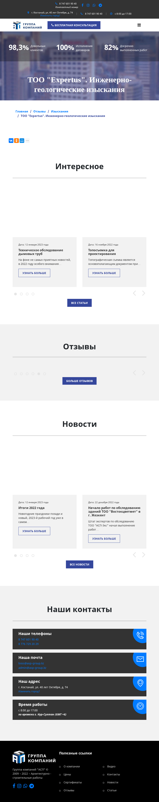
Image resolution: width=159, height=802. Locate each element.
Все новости (79, 564)
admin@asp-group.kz (32, 668)
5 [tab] (38, 373)
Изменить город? (50, 15)
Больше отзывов (79, 381)
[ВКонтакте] (11, 140)
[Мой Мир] (22, 140)
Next (142, 293)
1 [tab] (15, 293)
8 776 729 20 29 (28, 644)
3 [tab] (26, 293)
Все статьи (79, 303)
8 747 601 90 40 (68, 3)
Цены (67, 774)
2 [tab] (20, 293)
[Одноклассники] (16, 140)
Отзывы (69, 790)
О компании (72, 766)
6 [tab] (44, 373)
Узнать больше (34, 273)
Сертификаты (73, 782)
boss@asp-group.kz (31, 663)
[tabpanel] (45, 236)
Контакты (113, 774)
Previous (132, 293)
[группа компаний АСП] (27, 25)
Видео (111, 766)
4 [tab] (32, 293)
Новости (112, 782)
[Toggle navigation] (139, 25)
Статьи (112, 790)
